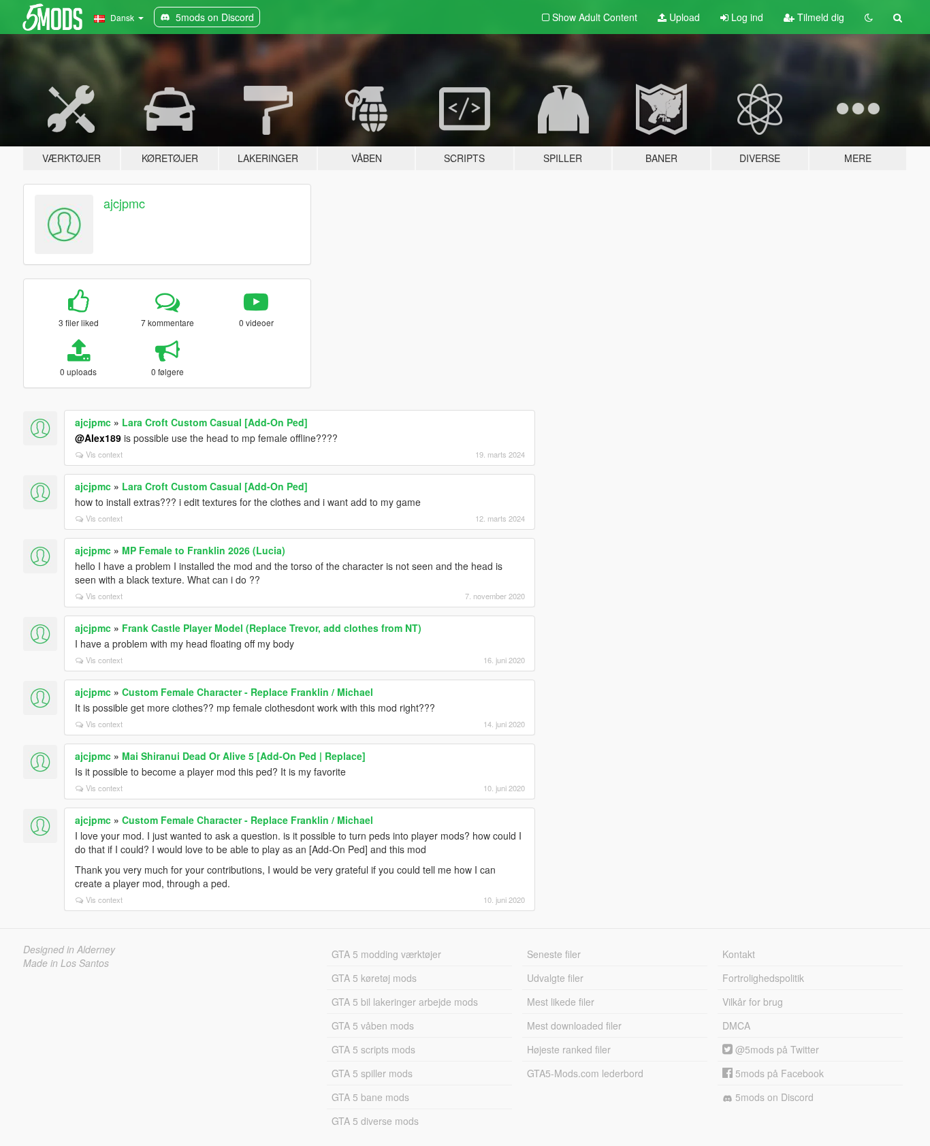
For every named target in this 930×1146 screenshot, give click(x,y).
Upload (683, 17)
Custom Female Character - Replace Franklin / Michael (247, 692)
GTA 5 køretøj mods (374, 978)
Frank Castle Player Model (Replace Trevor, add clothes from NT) (271, 628)
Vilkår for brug (752, 1001)
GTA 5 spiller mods (372, 1073)
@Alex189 (98, 438)
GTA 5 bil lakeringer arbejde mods (405, 1001)
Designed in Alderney (69, 949)
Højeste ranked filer (569, 1049)
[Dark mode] (868, 17)
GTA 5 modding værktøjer (386, 954)
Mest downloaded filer (574, 1025)
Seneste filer (554, 954)
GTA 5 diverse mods (375, 1121)
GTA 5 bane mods (370, 1097)
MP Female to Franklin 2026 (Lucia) (203, 550)
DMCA (736, 1025)
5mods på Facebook (778, 1073)
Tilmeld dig (819, 17)
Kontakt (738, 954)
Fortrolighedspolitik (763, 978)
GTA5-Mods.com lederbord (585, 1073)
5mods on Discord (773, 1097)
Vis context (104, 454)
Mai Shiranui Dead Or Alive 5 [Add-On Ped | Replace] (244, 756)
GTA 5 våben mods (373, 1025)
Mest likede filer (560, 1001)
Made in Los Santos (66, 963)
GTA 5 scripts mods (373, 1049)
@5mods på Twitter (776, 1049)
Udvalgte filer (555, 978)
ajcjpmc (124, 203)
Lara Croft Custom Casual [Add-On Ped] (215, 422)
